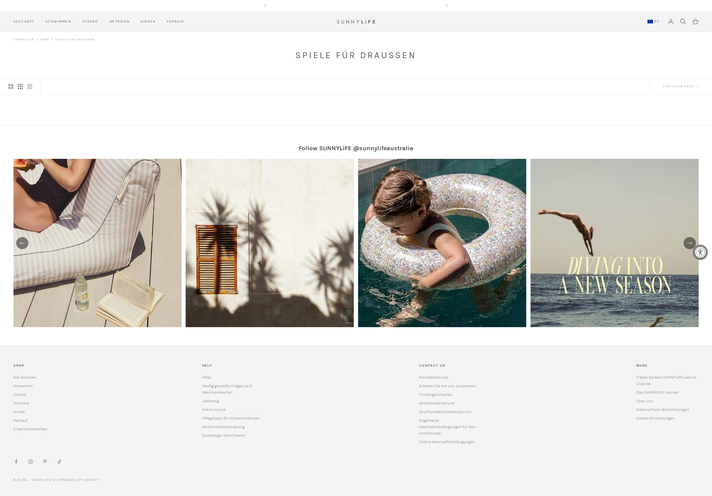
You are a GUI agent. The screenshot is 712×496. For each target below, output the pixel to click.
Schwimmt (23, 386)
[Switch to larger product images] (10, 86)
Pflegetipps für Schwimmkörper (231, 418)
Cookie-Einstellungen (655, 418)
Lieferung (210, 401)
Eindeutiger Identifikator (224, 435)
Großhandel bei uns (436, 403)
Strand (19, 394)
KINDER (148, 21)
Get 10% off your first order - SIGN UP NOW (356, 5)
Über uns (644, 401)
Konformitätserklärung (223, 427)
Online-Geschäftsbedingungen (447, 442)
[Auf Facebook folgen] (16, 461)
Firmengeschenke (435, 394)
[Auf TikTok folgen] (59, 461)
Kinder (19, 411)
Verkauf (20, 420)
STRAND (90, 21)
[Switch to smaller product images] (20, 86)
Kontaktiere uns (433, 377)
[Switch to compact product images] (29, 86)
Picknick (21, 403)
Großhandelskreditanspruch (445, 411)
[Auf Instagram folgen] (30, 461)
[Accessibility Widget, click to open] (700, 252)
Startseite (23, 39)
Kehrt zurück (214, 409)
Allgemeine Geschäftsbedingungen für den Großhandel (447, 427)
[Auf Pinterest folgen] (45, 461)
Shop (44, 39)
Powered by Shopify (79, 480)
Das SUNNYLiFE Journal (657, 392)
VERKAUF (175, 21)
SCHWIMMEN (58, 21)
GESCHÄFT (23, 21)
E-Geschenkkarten (30, 429)
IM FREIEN (119, 21)
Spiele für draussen (75, 39)
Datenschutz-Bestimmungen (662, 409)
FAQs (206, 377)
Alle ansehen (24, 377)
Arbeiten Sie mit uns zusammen (447, 386)
